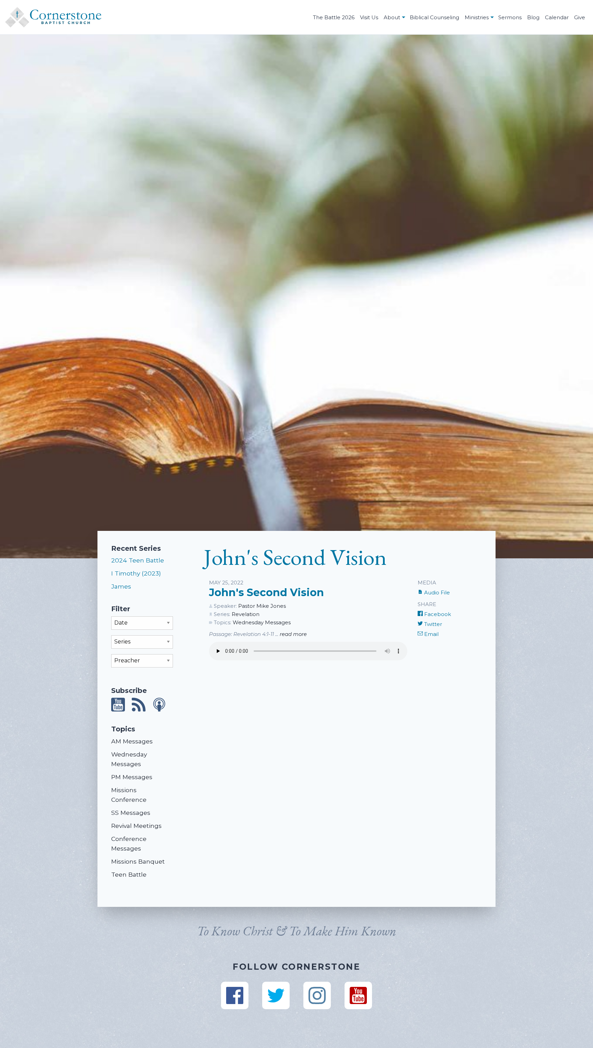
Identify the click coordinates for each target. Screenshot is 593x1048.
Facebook (437, 614)
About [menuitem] (392, 17)
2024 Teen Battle (137, 560)
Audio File (436, 592)
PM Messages (131, 777)
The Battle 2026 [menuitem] (333, 17)
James (121, 586)
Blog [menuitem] (533, 17)
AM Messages (132, 741)
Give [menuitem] (579, 17)
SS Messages (130, 812)
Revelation (245, 614)
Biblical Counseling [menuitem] (434, 17)
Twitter (432, 624)
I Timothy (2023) (136, 573)
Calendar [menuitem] (557, 17)
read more (293, 634)
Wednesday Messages (262, 622)
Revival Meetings (136, 825)
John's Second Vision (266, 592)
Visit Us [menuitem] (369, 17)
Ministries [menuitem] (477, 17)
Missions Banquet (138, 861)
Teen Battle (129, 874)
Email (431, 634)
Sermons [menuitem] (510, 17)
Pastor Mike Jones (262, 606)
